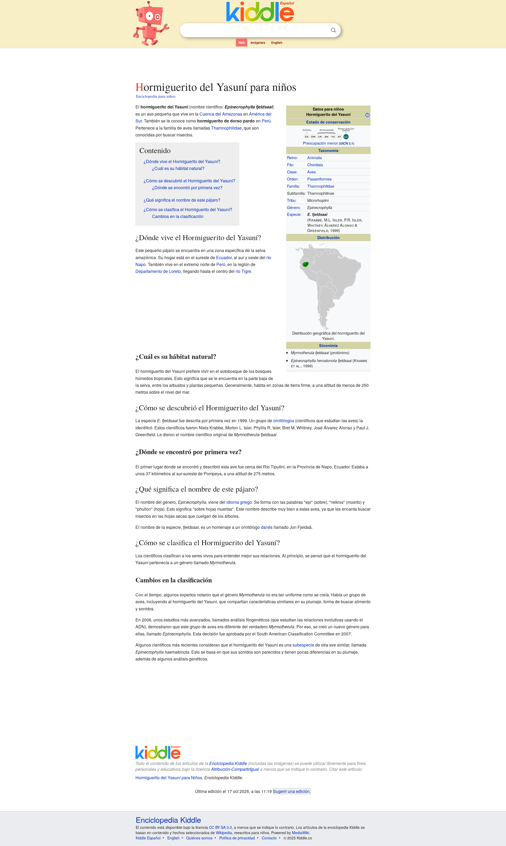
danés (267, 527)
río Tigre (243, 271)
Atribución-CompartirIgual (235, 769)
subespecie (303, 645)
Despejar (322, 30)
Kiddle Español (148, 837)
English (276, 42)
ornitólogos (283, 420)
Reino (292, 157)
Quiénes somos (199, 837)
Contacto (269, 837)
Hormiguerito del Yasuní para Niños (168, 777)
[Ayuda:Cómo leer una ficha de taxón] (367, 114)
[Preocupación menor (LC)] (328, 133)
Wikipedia (224, 832)
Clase (291, 171)
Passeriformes (319, 179)
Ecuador (224, 257)
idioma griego (239, 502)
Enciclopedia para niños (156, 96)
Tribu (291, 200)
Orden (292, 179)
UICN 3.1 (346, 143)
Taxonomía (328, 150)
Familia (293, 186)
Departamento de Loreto (158, 271)
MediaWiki (300, 832)
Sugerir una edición (291, 791)
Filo (290, 164)
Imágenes (258, 42)
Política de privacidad (237, 837)
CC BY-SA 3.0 (220, 827)
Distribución (328, 237)
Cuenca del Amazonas (221, 114)
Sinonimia (328, 345)
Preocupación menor (320, 143)
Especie (293, 214)
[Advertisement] (252, 63)
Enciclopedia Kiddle (228, 763)
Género (293, 207)
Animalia (314, 157)
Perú (266, 121)
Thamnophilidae (320, 186)
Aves (311, 171)
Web (241, 42)
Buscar (333, 30)
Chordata (315, 164)
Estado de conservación (328, 122)
